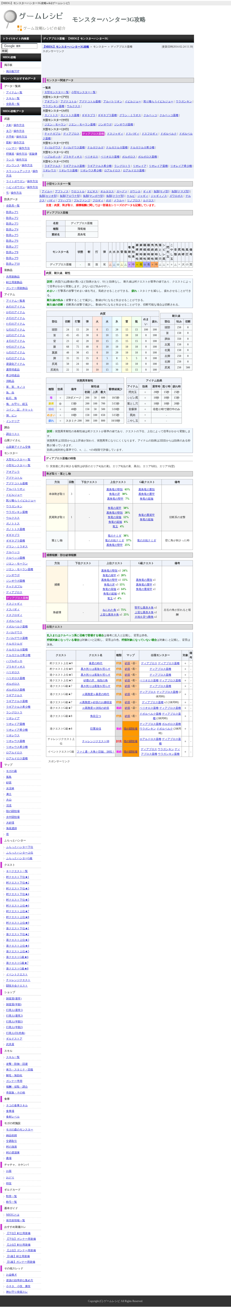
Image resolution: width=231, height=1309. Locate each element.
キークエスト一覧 (17, 871)
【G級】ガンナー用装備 (20, 1261)
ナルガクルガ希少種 (142, 147)
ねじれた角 (109, 609)
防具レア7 (12, 246)
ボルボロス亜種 (147, 156)
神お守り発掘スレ (17, 1291)
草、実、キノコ (15, 386)
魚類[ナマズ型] (180, 191)
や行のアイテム (15, 346)
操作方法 (19, 125)
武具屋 (10, 1044)
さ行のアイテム (15, 318)
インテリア (13, 421)
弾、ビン (11, 415)
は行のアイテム (15, 335)
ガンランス (13, 165)
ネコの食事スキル (17, 1105)
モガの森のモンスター (19, 1129)
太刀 (9, 131)
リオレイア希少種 (181, 166)
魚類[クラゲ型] (115, 195)
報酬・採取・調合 (17, 1086)
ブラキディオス (72, 156)
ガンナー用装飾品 (17, 288)
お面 (9, 1171)
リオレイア (139, 166)
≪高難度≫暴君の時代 (95, 694)
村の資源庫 (13, 1152)
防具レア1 (12, 212)
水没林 (10, 788)
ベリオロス (91, 156)
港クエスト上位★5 (17, 951)
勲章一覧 (11, 1196)
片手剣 (10, 136)
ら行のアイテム (15, 352)
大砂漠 (10, 822)
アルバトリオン (112, 101)
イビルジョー (133, 101)
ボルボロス (129, 156)
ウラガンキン (184, 101)
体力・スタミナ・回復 (19, 1069)
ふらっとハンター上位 (19, 852)
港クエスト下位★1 (17, 928)
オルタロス (107, 191)
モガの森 (11, 771)
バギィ (51, 200)
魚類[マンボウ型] (93, 195)
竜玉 (115, 526)
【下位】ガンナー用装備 (21, 1238)
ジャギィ (142, 195)
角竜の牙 (114, 494)
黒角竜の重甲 (147, 494)
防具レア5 (12, 235)
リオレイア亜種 (158, 166)
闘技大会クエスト (17, 985)
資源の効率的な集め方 (19, 1280)
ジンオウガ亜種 (123, 124)
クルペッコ (150, 115)
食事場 (10, 1111)
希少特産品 (13, 375)
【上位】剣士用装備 (18, 1244)
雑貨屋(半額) (13, 1004)
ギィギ (147, 191)
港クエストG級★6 (17, 957)
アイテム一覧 (14, 92)
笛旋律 (33, 153)
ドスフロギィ (150, 133)
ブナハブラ (64, 200)
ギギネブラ (88, 115)
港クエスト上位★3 (17, 940)
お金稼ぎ (11, 1274)
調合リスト (13, 434)
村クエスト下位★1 (17, 877)
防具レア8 (12, 252)
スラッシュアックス (18, 171)
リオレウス (49, 170)
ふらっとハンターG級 (19, 858)
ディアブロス (71, 133)
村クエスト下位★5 (17, 899)
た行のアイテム (15, 323)
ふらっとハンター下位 (19, 847)
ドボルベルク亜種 (150, 713)
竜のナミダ (114, 535)
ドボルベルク (168, 133)
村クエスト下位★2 (17, 882)
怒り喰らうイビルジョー (158, 101)
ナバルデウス (52, 147)
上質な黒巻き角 (109, 614)
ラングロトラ (122, 166)
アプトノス (62, 191)
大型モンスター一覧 (56, 92)
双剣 (9, 142)
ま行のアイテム (15, 340)
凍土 (9, 794)
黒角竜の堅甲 (115, 498)
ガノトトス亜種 (69, 115)
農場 (9, 1158)
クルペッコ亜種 (168, 115)
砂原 (127, 663)
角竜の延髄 (146, 498)
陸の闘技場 (130, 728)
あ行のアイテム (15, 306)
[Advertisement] (125, 64)
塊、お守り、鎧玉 (17, 404)
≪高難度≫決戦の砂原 (95, 708)
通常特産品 (13, 369)
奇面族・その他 (15, 1092)
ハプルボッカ (52, 156)
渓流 (9, 805)
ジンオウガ (105, 124)
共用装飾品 (13, 276)
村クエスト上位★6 (17, 905)
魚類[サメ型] (161, 191)
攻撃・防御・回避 (17, 1064)
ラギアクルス (52, 166)
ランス (10, 159)
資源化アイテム (15, 363)
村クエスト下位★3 (17, 888)
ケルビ (131, 195)
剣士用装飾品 (14, 282)
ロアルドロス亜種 (134, 170)
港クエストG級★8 (17, 968)
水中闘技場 (13, 817)
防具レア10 (13, 263)
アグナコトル (68, 101)
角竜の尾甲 (114, 508)
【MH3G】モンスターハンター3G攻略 (66, 46)
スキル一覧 (13, 98)
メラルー (119, 200)
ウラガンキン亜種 (53, 106)
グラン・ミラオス (130, 115)
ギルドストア (14, 1038)
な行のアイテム (15, 329)
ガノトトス (51, 115)
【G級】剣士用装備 (18, 1256)
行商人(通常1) (14, 1010)
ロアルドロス (112, 170)
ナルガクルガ (95, 147)
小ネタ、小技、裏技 (18, 1286)
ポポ (108, 200)
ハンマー (11, 148)
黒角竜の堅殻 (114, 489)
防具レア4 (12, 229)
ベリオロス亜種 (110, 156)
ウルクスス (73, 106)
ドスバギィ (132, 133)
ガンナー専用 (14, 1081)
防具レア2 (12, 218)
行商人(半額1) (14, 1021)
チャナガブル (52, 133)
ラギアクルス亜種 (74, 166)
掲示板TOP (12, 71)
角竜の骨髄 (114, 517)
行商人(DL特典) (15, 1033)
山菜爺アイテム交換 (18, 446)
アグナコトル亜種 (90, 101)
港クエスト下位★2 (17, 934)
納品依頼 (11, 1135)
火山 (9, 799)
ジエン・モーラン (55, 124)
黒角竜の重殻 (147, 489)
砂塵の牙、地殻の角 (95, 680)
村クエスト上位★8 (17, 917)
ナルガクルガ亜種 (117, 147)
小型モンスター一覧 (83, 92)
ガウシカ (135, 191)
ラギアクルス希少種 (99, 166)
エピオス (92, 191)
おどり (10, 1177)
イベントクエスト (17, 974)
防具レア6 (12, 240)
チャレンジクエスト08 (95, 741)
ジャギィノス (159, 195)
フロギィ (97, 200)
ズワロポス (176, 195)
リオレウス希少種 (91, 170)
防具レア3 (12, 223)
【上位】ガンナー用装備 (21, 1250)
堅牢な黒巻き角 (144, 607)
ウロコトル (78, 191)
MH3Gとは (12, 1214)
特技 (9, 1183)
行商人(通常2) (14, 1015)
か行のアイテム (15, 312)
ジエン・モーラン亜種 (82, 124)
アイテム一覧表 (15, 300)
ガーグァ (121, 191)
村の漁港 (11, 1146)
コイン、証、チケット (19, 409)
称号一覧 (11, 1201)
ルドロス (148, 200)
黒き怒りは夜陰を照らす (96, 669)
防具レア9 (12, 258)
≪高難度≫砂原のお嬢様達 (95, 702)
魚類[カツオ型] (48, 195)
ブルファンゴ (82, 200)
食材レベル (13, 1116)
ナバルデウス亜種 (74, 147)
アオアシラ (51, 101)
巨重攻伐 (95, 728)
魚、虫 (10, 392)
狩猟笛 (10, 153)
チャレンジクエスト (18, 980)
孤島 (9, 777)
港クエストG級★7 (17, 963)
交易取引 (11, 1141)
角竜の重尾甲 (147, 515)
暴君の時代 (95, 663)
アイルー (47, 191)
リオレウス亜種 (68, 170)
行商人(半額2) (14, 1027)
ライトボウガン (15, 181)
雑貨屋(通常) (13, 998)
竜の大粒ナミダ (114, 540)
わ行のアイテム (15, 358)
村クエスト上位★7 (17, 911)
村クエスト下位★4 (17, 894)
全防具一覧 (13, 104)
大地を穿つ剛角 (144, 616)
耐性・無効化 (14, 1075)
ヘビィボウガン (15, 187)
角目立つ (95, 716)
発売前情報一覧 (15, 1220)
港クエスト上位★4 (17, 945)
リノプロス (134, 200)
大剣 (9, 125)
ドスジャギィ (115, 133)
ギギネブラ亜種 (107, 115)
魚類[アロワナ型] (70, 195)
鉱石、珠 (11, 398)
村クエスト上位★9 (17, 922)
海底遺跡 (11, 828)
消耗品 (10, 381)
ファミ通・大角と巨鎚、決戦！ (96, 751)
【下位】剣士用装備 (18, 1233)
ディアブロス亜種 (93, 133)
